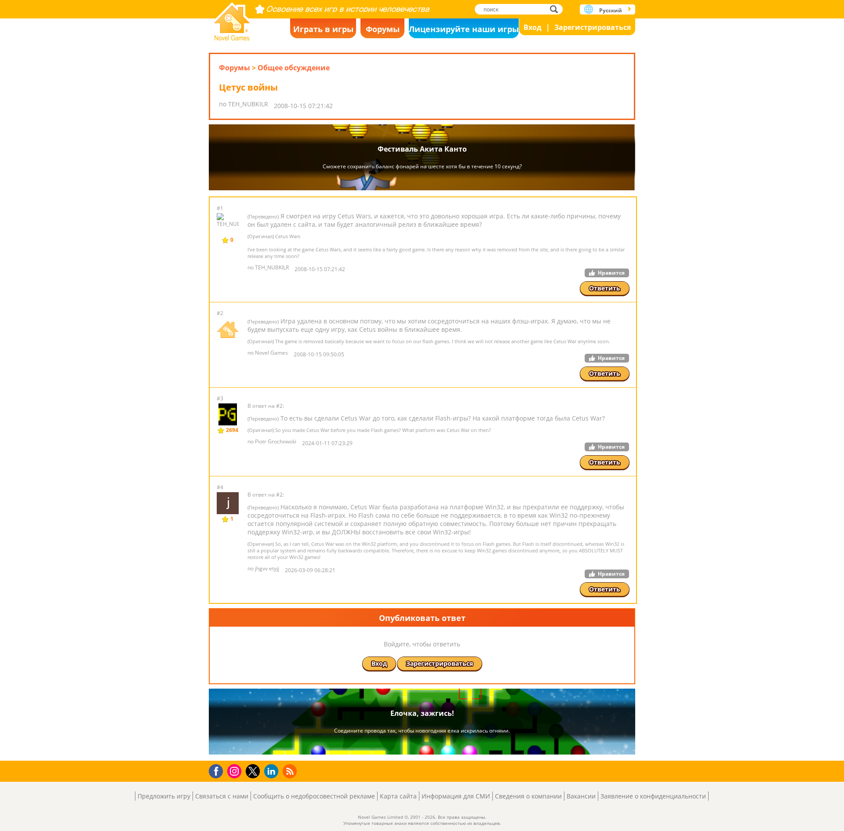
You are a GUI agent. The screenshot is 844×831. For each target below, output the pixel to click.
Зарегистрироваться (592, 27)
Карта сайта (398, 796)
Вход (533, 27)
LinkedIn (272, 771)
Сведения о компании (528, 796)
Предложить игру (164, 796)
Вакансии (581, 796)
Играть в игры (323, 29)
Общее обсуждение (294, 68)
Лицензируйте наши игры (464, 29)
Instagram (235, 770)
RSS (290, 771)
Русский (610, 10)
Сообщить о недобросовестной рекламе (314, 796)
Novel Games (232, 18)
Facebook (218, 770)
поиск (556, 9)
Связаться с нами (221, 796)
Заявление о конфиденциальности (653, 796)
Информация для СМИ (456, 796)
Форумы (383, 29)
